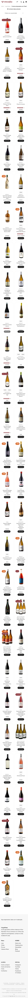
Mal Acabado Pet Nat (7, 394)
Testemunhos (19, 945)
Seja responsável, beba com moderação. (11, 919)
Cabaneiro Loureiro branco (7, 325)
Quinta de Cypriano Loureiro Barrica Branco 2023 (7, 744)
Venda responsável (19, 984)
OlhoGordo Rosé (21, 775)
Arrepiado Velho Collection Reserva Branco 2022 (7, 777)
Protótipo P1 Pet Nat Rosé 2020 (20, 588)
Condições (5, 983)
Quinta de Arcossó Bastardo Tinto (20, 809)
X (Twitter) (18, 972)
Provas (3, 947)
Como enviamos (5, 967)
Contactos (4, 971)
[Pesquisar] (21, 2)
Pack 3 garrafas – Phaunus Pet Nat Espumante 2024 (21, 744)
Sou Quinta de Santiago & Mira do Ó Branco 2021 (7, 589)
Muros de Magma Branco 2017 (7, 262)
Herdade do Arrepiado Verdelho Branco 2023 (7, 292)
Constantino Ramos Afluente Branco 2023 (7, 619)
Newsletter (18, 947)
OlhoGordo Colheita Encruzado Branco (21, 683)
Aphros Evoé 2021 (7, 36)
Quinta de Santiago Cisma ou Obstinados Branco (20, 230)
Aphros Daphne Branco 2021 (20, 165)
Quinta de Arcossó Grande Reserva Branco (20, 395)
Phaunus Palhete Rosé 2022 (7, 524)
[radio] (21, 65)
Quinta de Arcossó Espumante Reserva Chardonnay (20, 525)
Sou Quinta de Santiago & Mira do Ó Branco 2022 (21, 559)
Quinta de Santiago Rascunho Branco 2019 (7, 197)
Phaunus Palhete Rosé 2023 (7, 869)
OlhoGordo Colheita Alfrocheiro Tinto (7, 683)
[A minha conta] (23, 2)
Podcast (17, 951)
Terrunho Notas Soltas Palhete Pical (7, 359)
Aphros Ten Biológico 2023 (20, 136)
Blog (16, 949)
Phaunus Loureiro (21, 104)
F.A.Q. (2, 969)
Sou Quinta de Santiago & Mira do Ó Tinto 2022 (7, 462)
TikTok (17, 969)
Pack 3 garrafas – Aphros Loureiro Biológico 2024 (7, 649)
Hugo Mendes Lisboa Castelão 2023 (20, 492)
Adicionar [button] (7, 42)
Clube (2, 945)
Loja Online (7, 6)
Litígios (22, 983)
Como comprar (5, 965)
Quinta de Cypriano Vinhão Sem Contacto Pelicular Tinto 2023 (20, 713)
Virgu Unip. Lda (12, 996)
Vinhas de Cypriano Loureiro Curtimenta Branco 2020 (20, 428)
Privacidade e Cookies (14, 983)
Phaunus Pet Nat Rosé (7, 104)
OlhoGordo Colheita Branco (21, 196)
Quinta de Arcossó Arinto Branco (7, 558)
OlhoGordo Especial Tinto (7, 809)
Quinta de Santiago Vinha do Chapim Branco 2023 (20, 870)
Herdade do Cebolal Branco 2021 (20, 292)
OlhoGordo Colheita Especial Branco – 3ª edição (7, 70)
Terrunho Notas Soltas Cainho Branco (7, 428)
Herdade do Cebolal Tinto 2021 (21, 262)
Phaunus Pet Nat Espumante (21, 358)
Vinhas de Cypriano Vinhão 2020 (21, 649)
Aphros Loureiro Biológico (21, 69)
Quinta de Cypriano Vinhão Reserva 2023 (7, 839)
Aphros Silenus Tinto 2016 (7, 165)
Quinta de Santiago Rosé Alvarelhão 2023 (7, 492)
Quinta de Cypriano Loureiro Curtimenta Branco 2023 (20, 839)
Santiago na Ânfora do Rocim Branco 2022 (7, 900)
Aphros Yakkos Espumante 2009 (21, 37)
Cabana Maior (5, 949)
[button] (17, 2)
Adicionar (21, 77)
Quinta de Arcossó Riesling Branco (20, 325)
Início (2, 6)
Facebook (18, 971)
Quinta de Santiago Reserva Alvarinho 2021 (20, 462)
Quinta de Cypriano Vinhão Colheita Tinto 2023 (7, 713)
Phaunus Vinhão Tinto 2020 (7, 136)
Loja (2, 943)
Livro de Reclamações (9, 984)
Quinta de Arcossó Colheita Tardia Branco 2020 (7, 230)
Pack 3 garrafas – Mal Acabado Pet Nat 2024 (21, 619)
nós (18, 943)
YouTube (17, 967)
